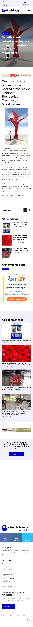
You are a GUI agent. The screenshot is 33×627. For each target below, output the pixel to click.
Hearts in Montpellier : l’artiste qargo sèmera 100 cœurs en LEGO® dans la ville (21, 238)
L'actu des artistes (17, 269)
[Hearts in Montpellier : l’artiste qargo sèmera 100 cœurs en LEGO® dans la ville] (7, 240)
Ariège (3, 416)
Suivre (16, 533)
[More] (29, 210)
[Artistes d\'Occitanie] (11, 10)
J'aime (5, 533)
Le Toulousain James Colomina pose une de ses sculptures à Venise (21, 250)
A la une (15, 226)
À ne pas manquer (12, 320)
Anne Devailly (9, 57)
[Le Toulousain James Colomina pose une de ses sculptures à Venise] (7, 253)
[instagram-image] (9, 472)
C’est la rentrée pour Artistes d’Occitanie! (20, 223)
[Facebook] (25, 210)
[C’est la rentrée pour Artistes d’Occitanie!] (7, 227)
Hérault (6, 33)
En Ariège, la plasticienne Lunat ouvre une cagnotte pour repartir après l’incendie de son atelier (15, 413)
